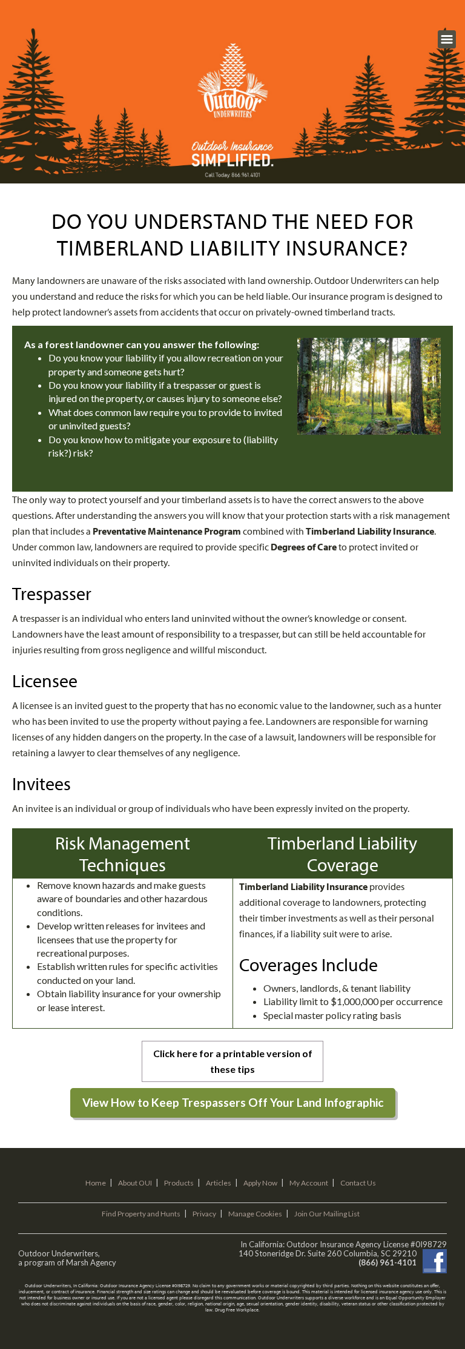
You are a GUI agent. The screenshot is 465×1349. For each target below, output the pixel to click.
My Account (308, 1182)
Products (179, 1182)
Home (95, 1182)
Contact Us (358, 1182)
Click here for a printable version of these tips (232, 1061)
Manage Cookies (255, 1213)
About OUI (135, 1182)
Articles (218, 1182)
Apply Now (260, 1182)
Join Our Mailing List (327, 1213)
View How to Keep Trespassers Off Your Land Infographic (232, 1102)
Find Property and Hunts (141, 1213)
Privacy (204, 1213)
